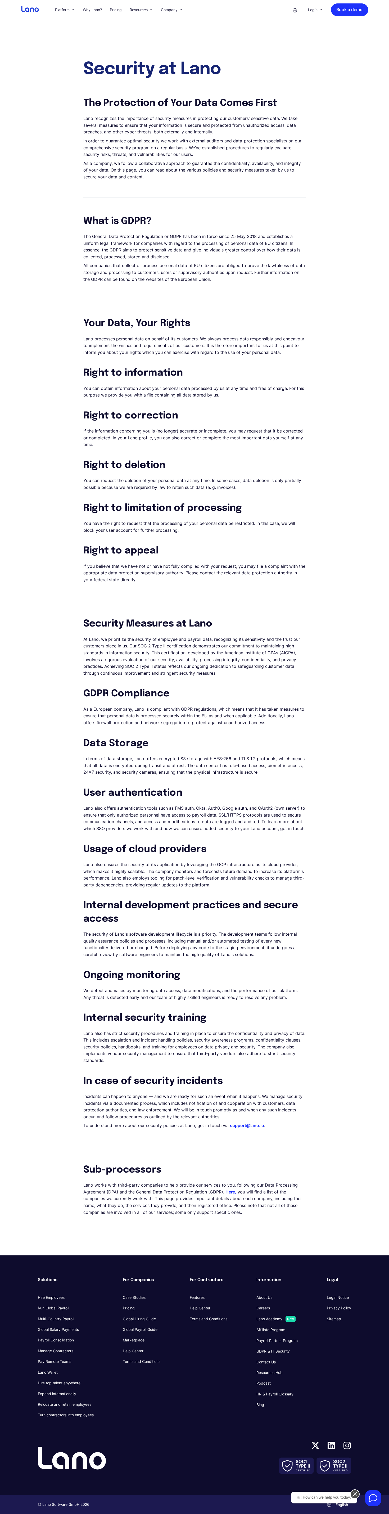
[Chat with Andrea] (373, 1498)
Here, (230, 1192)
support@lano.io (247, 1125)
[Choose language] (295, 9)
